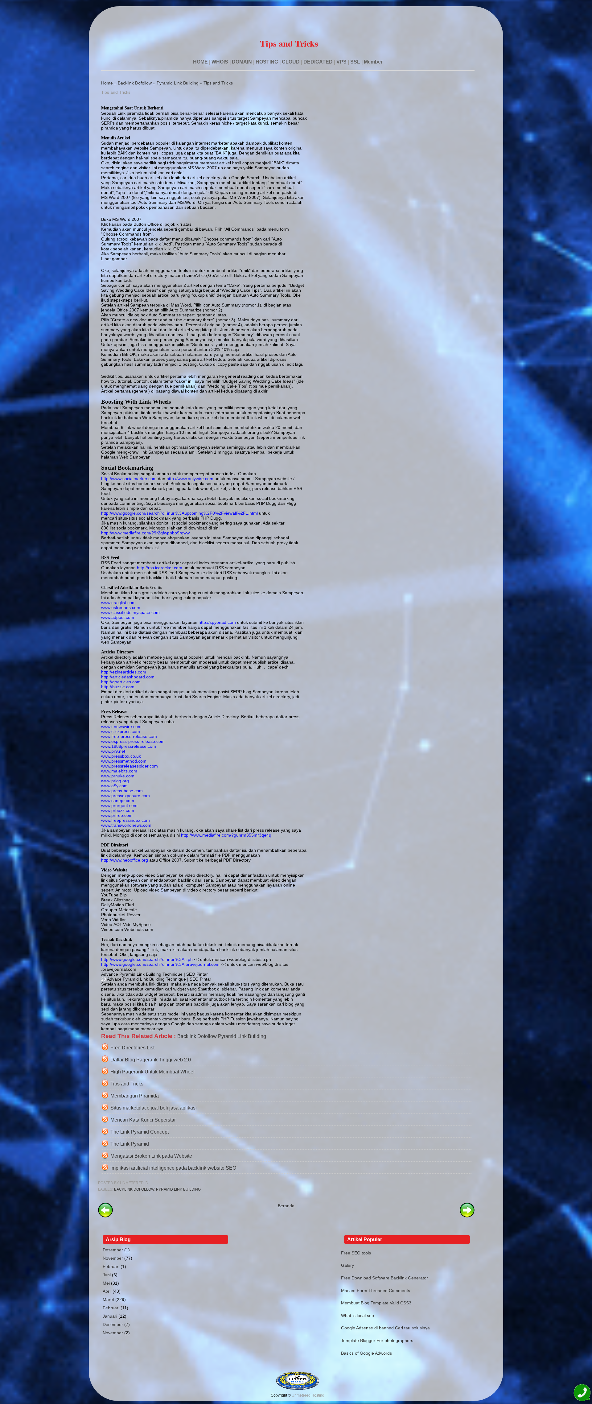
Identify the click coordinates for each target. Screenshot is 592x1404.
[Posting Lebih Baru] (105, 1215)
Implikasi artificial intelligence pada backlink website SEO (173, 1168)
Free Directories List (132, 1047)
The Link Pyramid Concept (139, 1131)
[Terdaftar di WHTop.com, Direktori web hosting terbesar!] (297, 1389)
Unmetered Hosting (308, 1395)
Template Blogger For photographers (377, 1340)
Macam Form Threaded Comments (375, 1290)
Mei (106, 1283)
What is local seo (357, 1315)
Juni (107, 1274)
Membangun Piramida (134, 1095)
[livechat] (582, 1393)
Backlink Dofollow (135, 82)
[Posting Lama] (467, 1215)
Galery (347, 1265)
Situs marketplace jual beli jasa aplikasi (153, 1107)
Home (107, 82)
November (113, 1258)
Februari (111, 1266)
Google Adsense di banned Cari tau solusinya (385, 1327)
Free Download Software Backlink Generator (384, 1277)
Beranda (286, 1205)
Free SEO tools (356, 1252)
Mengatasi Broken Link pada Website (151, 1156)
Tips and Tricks (218, 82)
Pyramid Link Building (178, 82)
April (107, 1291)
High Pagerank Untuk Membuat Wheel (152, 1071)
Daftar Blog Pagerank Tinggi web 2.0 (150, 1059)
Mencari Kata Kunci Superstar (143, 1119)
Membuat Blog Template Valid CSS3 (376, 1302)
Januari (110, 1316)
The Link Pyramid (129, 1144)
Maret (108, 1299)
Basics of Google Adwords (366, 1353)
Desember (113, 1249)
